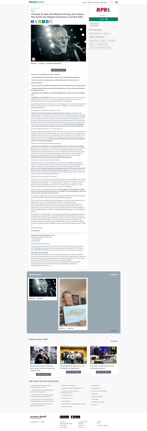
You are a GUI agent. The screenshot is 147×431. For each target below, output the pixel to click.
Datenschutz (63, 425)
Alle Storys (103, 15)
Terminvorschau (96, 388)
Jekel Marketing (66, 401)
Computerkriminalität (101, 44)
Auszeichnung (96, 385)
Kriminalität (111, 40)
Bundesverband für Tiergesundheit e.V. (72, 388)
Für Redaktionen (82, 421)
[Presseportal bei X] (40, 422)
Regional (96, 2)
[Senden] (50, 21)
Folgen (102, 19)
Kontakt (99, 421)
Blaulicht (90, 2)
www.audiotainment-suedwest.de (40, 243)
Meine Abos (103, 2)
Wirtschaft (94, 393)
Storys (84, 2)
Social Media (63, 427)
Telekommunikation (97, 396)
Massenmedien (94, 40)
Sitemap (80, 427)
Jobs (98, 423)
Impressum (63, 421)
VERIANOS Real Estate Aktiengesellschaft (73, 404)
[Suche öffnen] (112, 2)
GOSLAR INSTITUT (67, 395)
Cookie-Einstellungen (103, 425)
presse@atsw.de (35, 240)
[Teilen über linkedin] (47, 21)
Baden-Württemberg (95, 33)
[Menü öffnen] (116, 2)
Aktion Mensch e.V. (67, 398)
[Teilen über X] (36, 21)
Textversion (81, 425)
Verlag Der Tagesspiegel (68, 385)
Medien (103, 40)
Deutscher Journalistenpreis (99, 391)
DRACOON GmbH (67, 406)
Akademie (81, 423)
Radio (91, 44)
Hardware (94, 404)
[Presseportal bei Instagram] (42, 421)
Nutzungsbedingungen (66, 423)
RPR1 (32, 11)
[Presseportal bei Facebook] (38, 422)
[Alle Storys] (103, 12)
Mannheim (107, 33)
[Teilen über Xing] (43, 21)
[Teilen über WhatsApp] (39, 21)
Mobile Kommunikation (98, 402)
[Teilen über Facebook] (32, 21)
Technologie (95, 399)
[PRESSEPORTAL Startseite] (36, 2)
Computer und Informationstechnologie (100, 47)
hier (50, 265)
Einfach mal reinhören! (58, 70)
